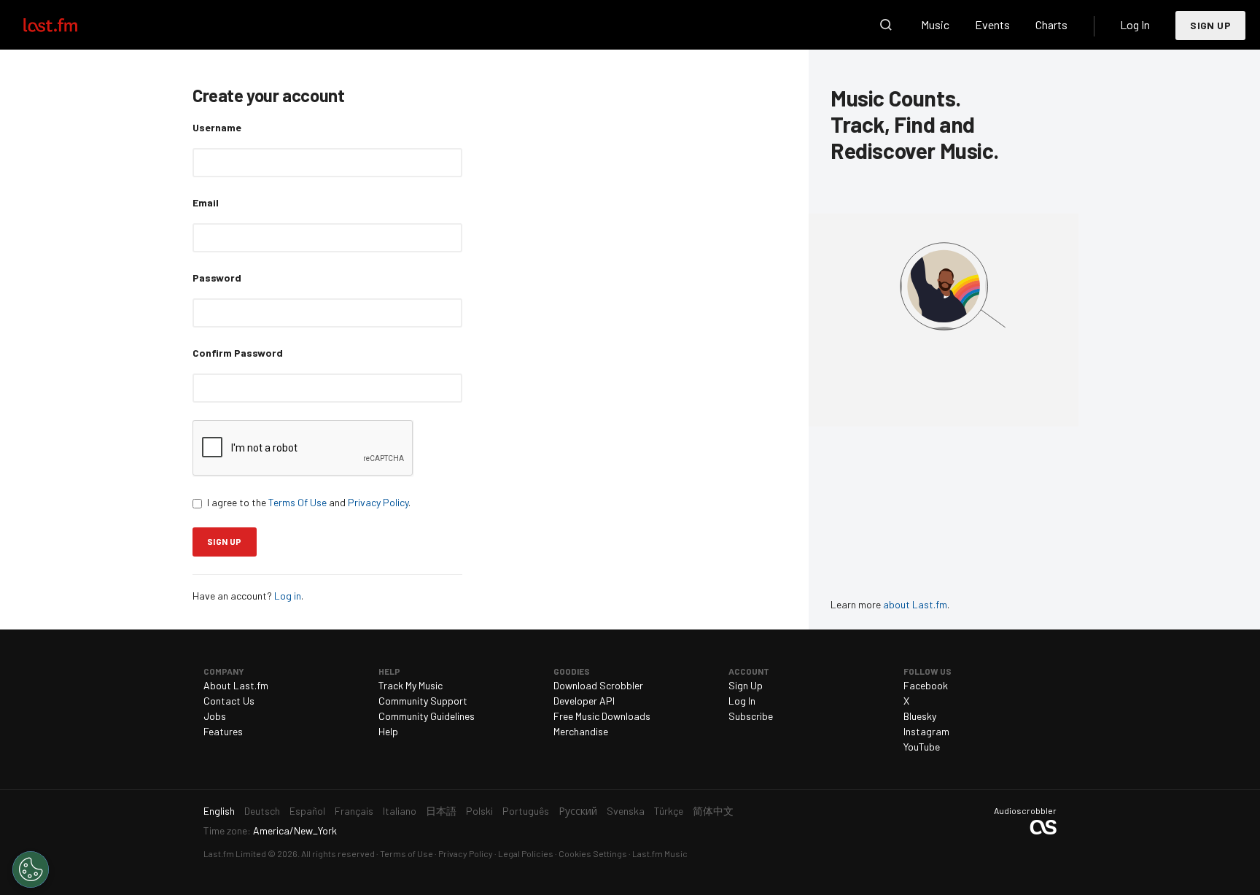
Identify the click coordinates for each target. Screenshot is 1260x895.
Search (886, 24)
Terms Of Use (297, 502)
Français (354, 811)
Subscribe (750, 716)
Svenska (626, 811)
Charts (1051, 24)
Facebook (925, 685)
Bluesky (919, 716)
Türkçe (668, 811)
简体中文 (713, 811)
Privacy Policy (378, 502)
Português (525, 811)
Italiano (399, 811)
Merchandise (580, 731)
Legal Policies (525, 853)
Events (992, 24)
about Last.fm (915, 604)
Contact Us (228, 700)
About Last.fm (235, 685)
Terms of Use (406, 853)
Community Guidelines (426, 716)
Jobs (214, 716)
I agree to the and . (309, 502)
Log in (287, 595)
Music (935, 24)
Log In (1135, 24)
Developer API (584, 700)
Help (388, 731)
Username (216, 127)
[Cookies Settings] (30, 869)
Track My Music (410, 685)
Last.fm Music (660, 853)
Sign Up (1210, 25)
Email (205, 202)
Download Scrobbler (598, 685)
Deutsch (262, 811)
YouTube (921, 746)
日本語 (441, 811)
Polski (479, 811)
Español (307, 811)
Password (216, 277)
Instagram (926, 731)
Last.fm (67, 25)
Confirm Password (237, 352)
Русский (578, 811)
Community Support (422, 700)
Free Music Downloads (601, 716)
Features (223, 731)
